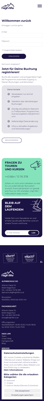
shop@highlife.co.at (10, 318)
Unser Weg (6, 339)
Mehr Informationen (13, 370)
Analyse (10, 383)
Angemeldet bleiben (13, 50)
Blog (4, 343)
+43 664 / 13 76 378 (16, 176)
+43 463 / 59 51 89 (12, 315)
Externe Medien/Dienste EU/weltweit (22, 386)
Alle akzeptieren (22, 391)
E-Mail (4, 32)
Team (4, 336)
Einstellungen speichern (22, 395)
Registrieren (11, 140)
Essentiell (11, 381)
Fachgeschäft (7, 341)
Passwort (5, 41)
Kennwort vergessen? (11, 64)
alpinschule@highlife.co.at (13, 292)
